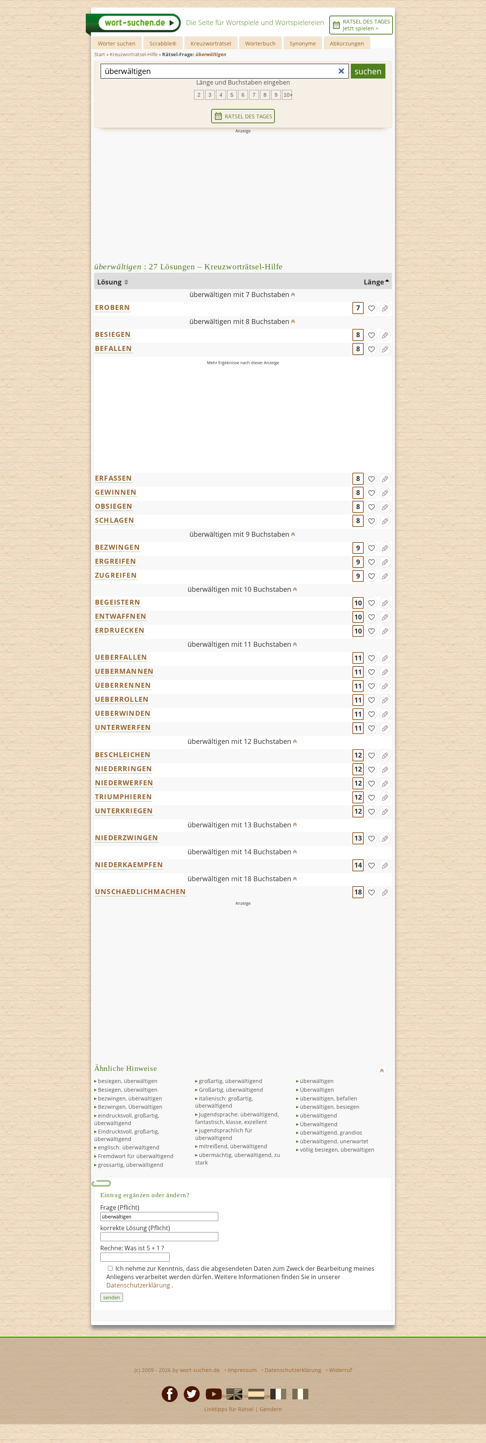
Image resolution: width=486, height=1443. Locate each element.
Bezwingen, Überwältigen (130, 1106)
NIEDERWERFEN (124, 782)
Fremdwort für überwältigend (136, 1156)
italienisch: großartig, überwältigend (224, 1102)
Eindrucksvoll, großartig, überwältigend (126, 1135)
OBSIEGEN (114, 506)
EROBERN (112, 307)
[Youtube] (211, 1394)
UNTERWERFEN (123, 727)
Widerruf (340, 1370)
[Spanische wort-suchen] (254, 1394)
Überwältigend (319, 1124)
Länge (374, 281)
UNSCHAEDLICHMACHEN (140, 891)
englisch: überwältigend (128, 1147)
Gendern (271, 1409)
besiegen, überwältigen (128, 1081)
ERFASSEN (114, 478)
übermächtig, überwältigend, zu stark (237, 1158)
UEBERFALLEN (121, 657)
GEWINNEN (116, 492)
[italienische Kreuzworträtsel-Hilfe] (298, 1394)
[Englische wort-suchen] (232, 1394)
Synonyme (303, 43)
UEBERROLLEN (122, 699)
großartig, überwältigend (230, 1081)
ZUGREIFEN (116, 575)
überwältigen (317, 1081)
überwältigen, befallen (328, 1098)
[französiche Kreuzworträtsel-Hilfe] (276, 1394)
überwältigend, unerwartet (334, 1141)
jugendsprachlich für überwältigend (223, 1134)
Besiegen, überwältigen (128, 1089)
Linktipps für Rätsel (229, 1409)
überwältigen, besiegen (330, 1106)
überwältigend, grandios (331, 1132)
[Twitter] (189, 1394)
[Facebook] (167, 1394)
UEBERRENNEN (123, 685)
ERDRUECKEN (120, 630)
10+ (288, 95)
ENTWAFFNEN (121, 616)
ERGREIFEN (115, 561)
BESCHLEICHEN (123, 754)
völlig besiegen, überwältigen (337, 1149)
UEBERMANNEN (124, 671)
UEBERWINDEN (123, 713)
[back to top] (292, 292)
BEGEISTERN (117, 602)
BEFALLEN (114, 348)
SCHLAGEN (115, 520)
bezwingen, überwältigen (130, 1098)
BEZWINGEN (117, 547)
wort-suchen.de (200, 1370)
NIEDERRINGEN (123, 768)
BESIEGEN (113, 334)
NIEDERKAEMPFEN (129, 864)
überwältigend (318, 1115)
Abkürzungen (347, 43)
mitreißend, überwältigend (233, 1146)
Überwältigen (317, 1089)
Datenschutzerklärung (139, 1285)
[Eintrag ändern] (385, 308)
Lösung (110, 281)
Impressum (242, 1370)
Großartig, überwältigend (231, 1089)
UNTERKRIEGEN (124, 810)
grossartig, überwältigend (130, 1164)
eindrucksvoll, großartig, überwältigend (126, 1119)
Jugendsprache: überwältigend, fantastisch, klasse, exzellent (237, 1118)
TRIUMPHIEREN (123, 796)
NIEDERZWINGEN (127, 837)
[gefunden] (371, 308)
